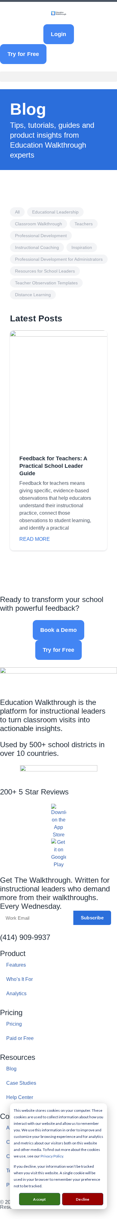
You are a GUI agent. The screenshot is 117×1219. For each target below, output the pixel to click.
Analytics (16, 993)
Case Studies (21, 1083)
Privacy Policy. (52, 1156)
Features (16, 965)
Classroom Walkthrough (38, 223)
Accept (39, 1199)
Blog (11, 1068)
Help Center (19, 1097)
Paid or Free (20, 1038)
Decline (82, 1199)
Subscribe (92, 917)
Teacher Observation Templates (46, 282)
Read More (34, 539)
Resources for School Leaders (45, 271)
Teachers (84, 223)
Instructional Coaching (37, 247)
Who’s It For (19, 979)
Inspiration (81, 247)
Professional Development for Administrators (59, 259)
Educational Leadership (55, 211)
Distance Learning (33, 294)
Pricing (14, 1024)
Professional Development (41, 235)
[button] (58, 76)
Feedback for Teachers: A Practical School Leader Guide (53, 465)
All (17, 211)
